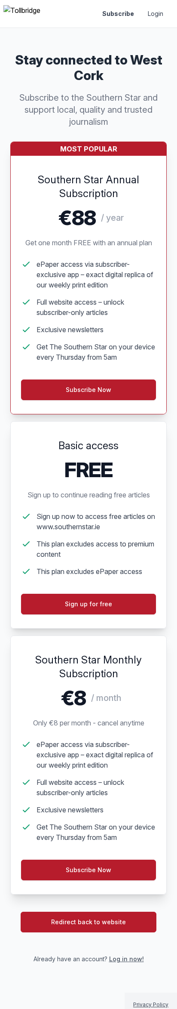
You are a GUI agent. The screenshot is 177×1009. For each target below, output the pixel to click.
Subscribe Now (88, 869)
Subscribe (118, 13)
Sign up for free (88, 604)
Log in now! (126, 959)
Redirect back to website (88, 922)
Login (155, 13)
